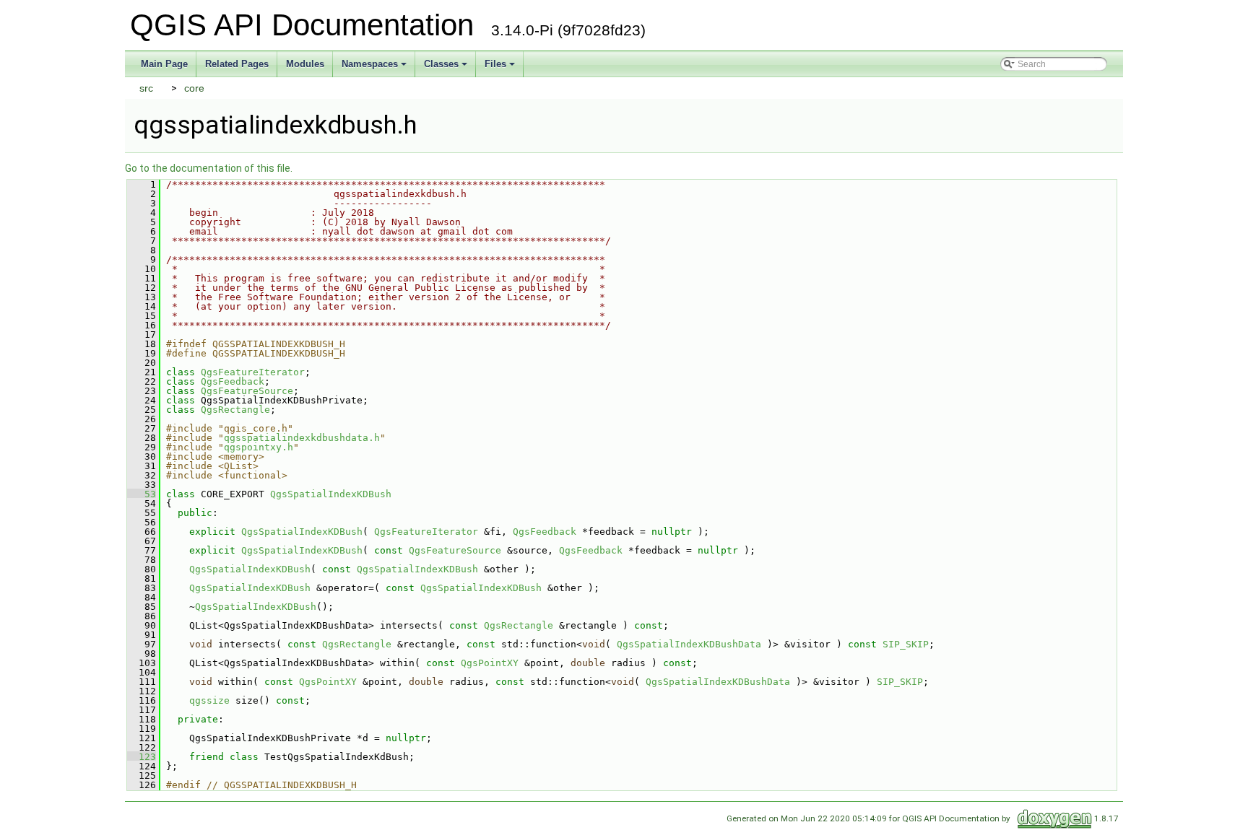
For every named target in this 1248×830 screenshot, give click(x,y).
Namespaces (370, 63)
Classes (441, 63)
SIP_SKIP (906, 644)
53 (141, 494)
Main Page (164, 63)
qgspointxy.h (258, 447)
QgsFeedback (232, 381)
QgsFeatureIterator (253, 372)
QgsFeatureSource (247, 390)
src (146, 88)
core (194, 88)
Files (495, 63)
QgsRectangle (235, 409)
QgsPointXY (490, 663)
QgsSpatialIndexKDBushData (689, 644)
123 (141, 756)
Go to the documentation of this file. (208, 168)
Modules (305, 63)
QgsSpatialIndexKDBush (330, 494)
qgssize (209, 700)
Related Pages (237, 63)
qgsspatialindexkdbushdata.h (302, 437)
